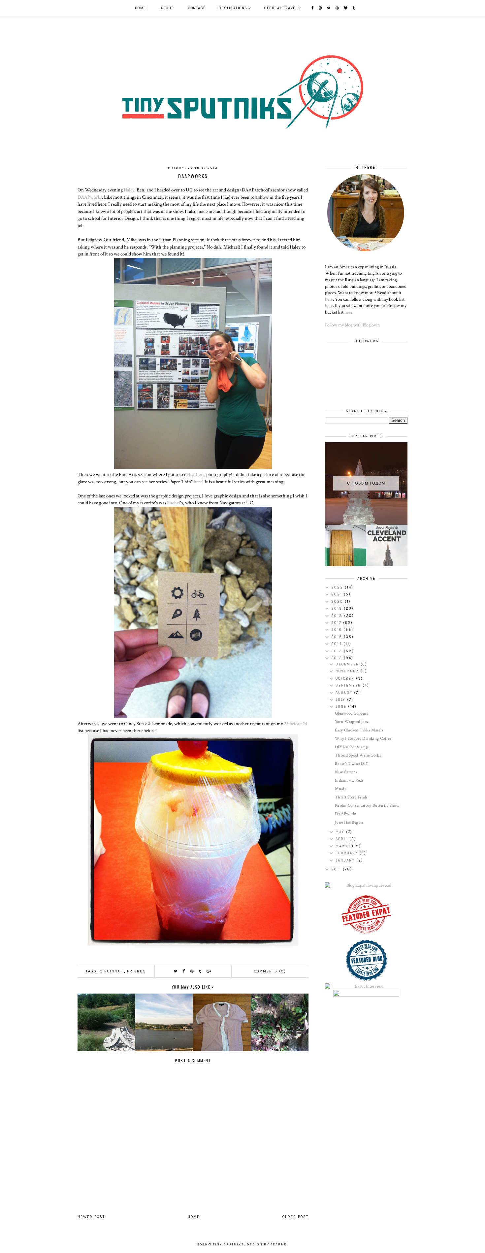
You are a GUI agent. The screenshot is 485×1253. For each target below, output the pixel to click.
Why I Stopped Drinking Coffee (363, 738)
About (167, 8)
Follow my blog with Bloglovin (352, 325)
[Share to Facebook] (184, 971)
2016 (337, 629)
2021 (337, 594)
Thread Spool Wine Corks (358, 755)
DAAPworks (90, 197)
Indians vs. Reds (349, 780)
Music (340, 789)
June (342, 706)
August (345, 693)
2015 (337, 637)
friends (136, 971)
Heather (195, 474)
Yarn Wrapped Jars (351, 722)
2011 (337, 869)
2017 (337, 623)
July (341, 699)
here (198, 481)
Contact (196, 8)
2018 (337, 616)
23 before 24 (295, 723)
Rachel (173, 502)
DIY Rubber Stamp (351, 747)
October (346, 678)
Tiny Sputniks (228, 1244)
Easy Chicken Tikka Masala (359, 730)
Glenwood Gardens (351, 713)
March (344, 846)
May (341, 832)
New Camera (346, 772)
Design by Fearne (267, 1244)
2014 (337, 644)
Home (140, 8)
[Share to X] (176, 971)
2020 (338, 601)
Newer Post (91, 1217)
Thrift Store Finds (351, 797)
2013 (337, 651)
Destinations (232, 8)
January (346, 860)
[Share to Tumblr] (200, 971)
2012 (337, 658)
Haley (129, 189)
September (349, 685)
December (348, 664)
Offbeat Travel (281, 8)
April (342, 839)
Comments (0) (270, 971)
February (348, 853)
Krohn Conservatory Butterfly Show (367, 805)
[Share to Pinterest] (192, 971)
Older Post (295, 1217)
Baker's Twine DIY (351, 763)
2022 (338, 587)
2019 (337, 608)
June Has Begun (349, 822)
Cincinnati (112, 971)
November (348, 671)
